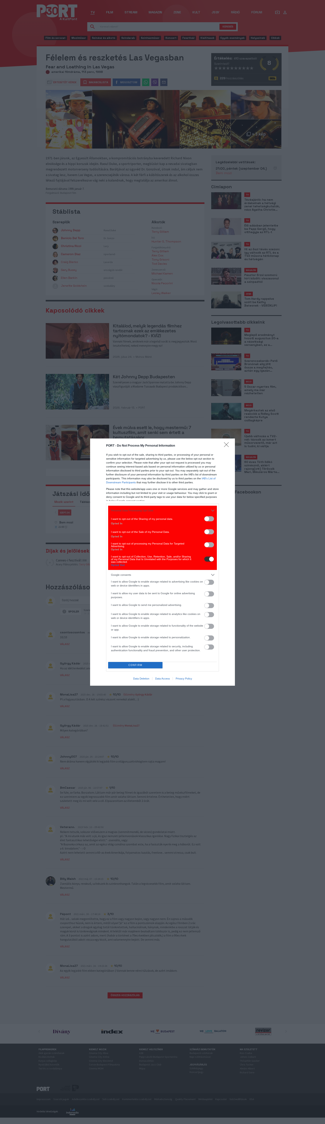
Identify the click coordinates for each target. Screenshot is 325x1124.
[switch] (209, 518)
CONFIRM (135, 665)
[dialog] (162, 562)
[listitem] (162, 510)
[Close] (227, 445)
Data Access (162, 678)
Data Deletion (141, 678)
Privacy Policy (184, 678)
